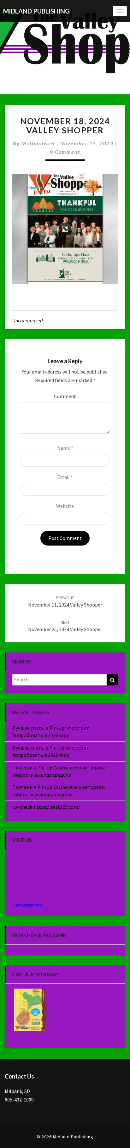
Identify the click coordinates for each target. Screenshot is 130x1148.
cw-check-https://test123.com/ (46, 807)
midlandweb (38, 143)
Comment (65, 396)
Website (65, 506)
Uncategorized (27, 320)
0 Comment (65, 152)
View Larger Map (27, 905)
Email (65, 477)
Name (65, 448)
